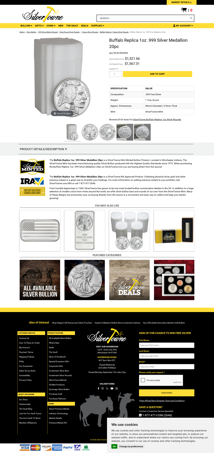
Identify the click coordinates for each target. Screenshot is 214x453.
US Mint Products (57, 385)
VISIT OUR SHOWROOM (107, 346)
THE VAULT (72, 25)
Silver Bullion (31, 32)
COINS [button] (50, 25)
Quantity (113, 69)
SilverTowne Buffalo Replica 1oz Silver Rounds (157, 119)
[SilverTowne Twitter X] (107, 388)
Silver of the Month (57, 357)
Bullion (22, 32)
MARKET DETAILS (180, 2)
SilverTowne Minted (57, 380)
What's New (54, 343)
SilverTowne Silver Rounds (69, 32)
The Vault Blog (25, 409)
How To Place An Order (29, 343)
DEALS (84, 25)
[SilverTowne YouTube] (111, 388)
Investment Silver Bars (59, 371)
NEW (60, 25)
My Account (24, 347)
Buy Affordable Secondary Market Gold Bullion (164, 323)
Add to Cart (157, 74)
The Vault (53, 352)
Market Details (55, 418)
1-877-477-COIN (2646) (157, 415)
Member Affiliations (28, 423)
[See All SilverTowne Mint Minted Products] (32, 167)
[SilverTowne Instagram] (102, 388)
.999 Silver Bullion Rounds (48, 32)
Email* (142, 362)
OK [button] (114, 446)
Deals (51, 347)
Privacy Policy (25, 380)
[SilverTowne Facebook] (98, 388)
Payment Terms (26, 352)
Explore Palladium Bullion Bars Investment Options (117, 323)
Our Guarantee (25, 366)
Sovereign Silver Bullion (59, 389)
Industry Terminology (58, 413)
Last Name (144, 351)
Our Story (23, 399)
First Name (144, 340)
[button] (187, 10)
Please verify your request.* (152, 372)
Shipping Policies (26, 357)
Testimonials (24, 404)
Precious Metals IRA (58, 423)
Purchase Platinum (57, 398)
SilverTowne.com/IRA (60, 183)
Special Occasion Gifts (59, 361)
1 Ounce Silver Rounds (89, 32)
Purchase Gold (55, 394)
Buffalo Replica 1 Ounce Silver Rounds (114, 32)
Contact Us (24, 338)
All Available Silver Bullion (60, 338)
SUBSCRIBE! (166, 393)
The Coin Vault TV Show (30, 418)
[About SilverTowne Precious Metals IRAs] (32, 180)
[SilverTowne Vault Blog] (117, 388)
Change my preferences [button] (131, 446)
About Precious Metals (59, 409)
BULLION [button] (26, 25)
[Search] (191, 18)
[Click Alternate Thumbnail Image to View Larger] (72, 132)
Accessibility (24, 375)
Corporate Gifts (56, 366)
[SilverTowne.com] (55, 14)
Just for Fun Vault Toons (30, 413)
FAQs (21, 361)
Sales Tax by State (27, 371)
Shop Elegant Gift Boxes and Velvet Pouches (72, 323)
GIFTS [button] (38, 25)
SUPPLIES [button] (96, 25)
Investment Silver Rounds (60, 375)
